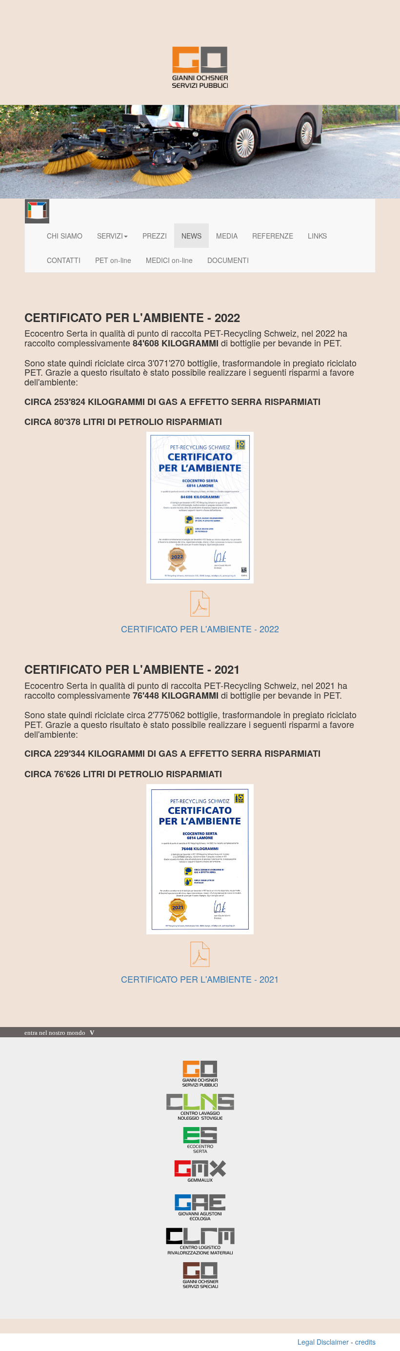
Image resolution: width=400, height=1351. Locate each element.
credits (365, 1342)
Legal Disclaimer (323, 1342)
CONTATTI (63, 260)
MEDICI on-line (169, 260)
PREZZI (154, 236)
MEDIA (227, 236)
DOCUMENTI (228, 260)
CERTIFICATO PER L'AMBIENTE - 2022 (200, 628)
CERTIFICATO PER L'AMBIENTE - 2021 (200, 978)
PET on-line (113, 260)
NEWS (191, 236)
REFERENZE (272, 236)
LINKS (317, 236)
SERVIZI (110, 236)
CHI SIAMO (64, 236)
